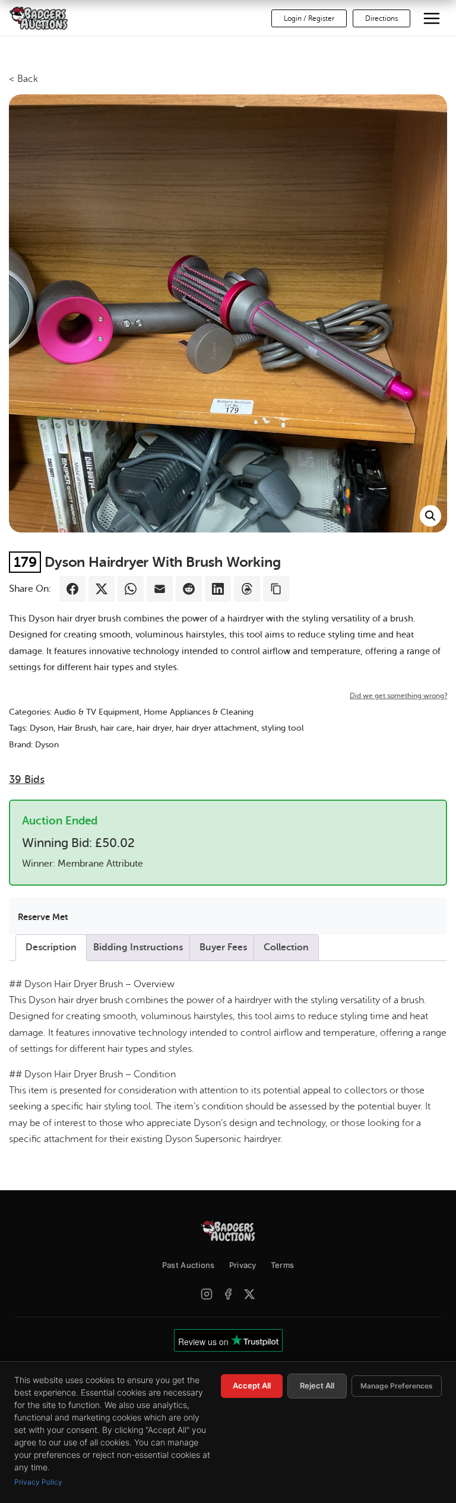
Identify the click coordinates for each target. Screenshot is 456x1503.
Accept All (252, 1385)
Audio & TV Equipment (97, 712)
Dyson (41, 728)
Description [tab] (51, 947)
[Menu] (431, 18)
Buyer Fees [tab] (223, 947)
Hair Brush (77, 728)
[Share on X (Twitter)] (101, 589)
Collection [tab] (286, 947)
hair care (116, 728)
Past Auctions (188, 1265)
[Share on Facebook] (72, 589)
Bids (27, 779)
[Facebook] (228, 1294)
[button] (430, 516)
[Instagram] (207, 1294)
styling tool (282, 728)
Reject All (317, 1385)
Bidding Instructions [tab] (138, 947)
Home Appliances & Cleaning (199, 712)
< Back (23, 79)
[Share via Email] (160, 589)
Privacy (242, 1265)
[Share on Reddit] (189, 589)
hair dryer (154, 728)
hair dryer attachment (216, 728)
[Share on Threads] (247, 589)
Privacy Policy (38, 1481)
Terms (282, 1265)
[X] (249, 1294)
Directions (381, 18)
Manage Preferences (396, 1385)
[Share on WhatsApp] (131, 589)
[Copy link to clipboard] (276, 589)
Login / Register (309, 18)
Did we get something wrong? (398, 696)
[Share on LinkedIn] (218, 589)
